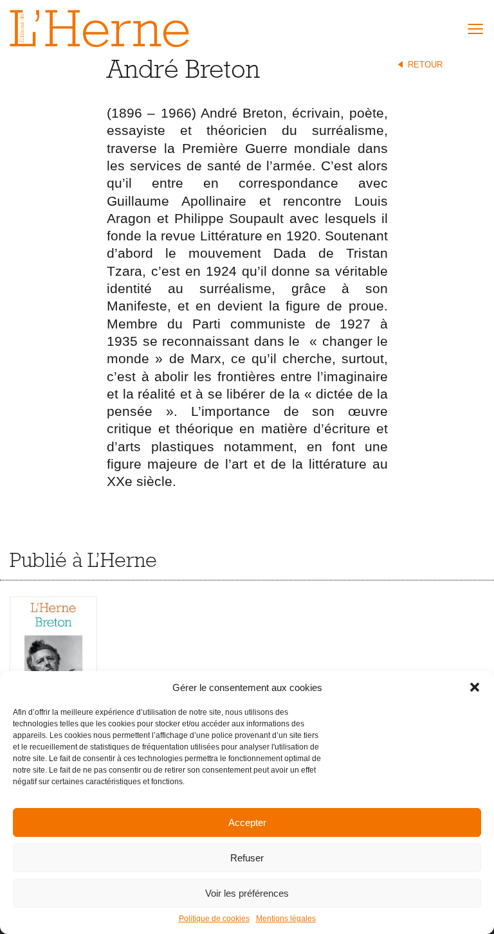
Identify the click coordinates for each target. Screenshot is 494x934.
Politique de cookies (214, 918)
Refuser (247, 857)
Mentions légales (286, 918)
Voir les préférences (247, 893)
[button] (474, 687)
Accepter (247, 822)
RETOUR (425, 64)
